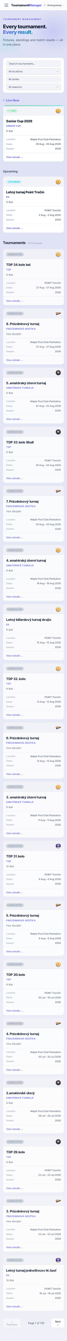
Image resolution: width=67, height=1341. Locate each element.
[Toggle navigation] (6, 5)
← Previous (12, 1323)
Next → (57, 1323)
